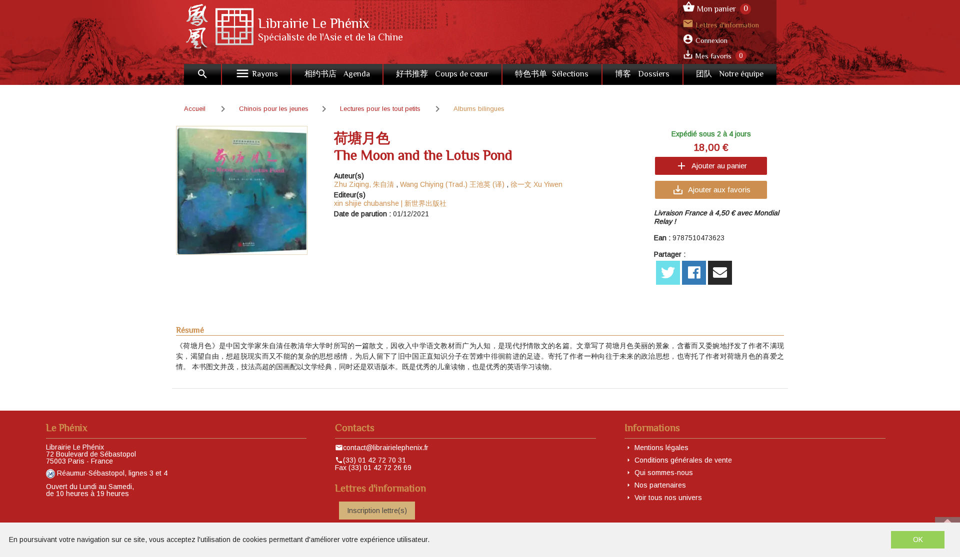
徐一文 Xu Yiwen (536, 184)
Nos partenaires (660, 485)
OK (918, 540)
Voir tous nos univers (668, 498)
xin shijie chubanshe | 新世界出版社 (390, 203)
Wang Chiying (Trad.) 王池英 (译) (452, 184)
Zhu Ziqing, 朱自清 (364, 184)
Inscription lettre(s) (377, 511)
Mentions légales (661, 448)
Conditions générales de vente (683, 460)
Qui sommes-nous (663, 473)
